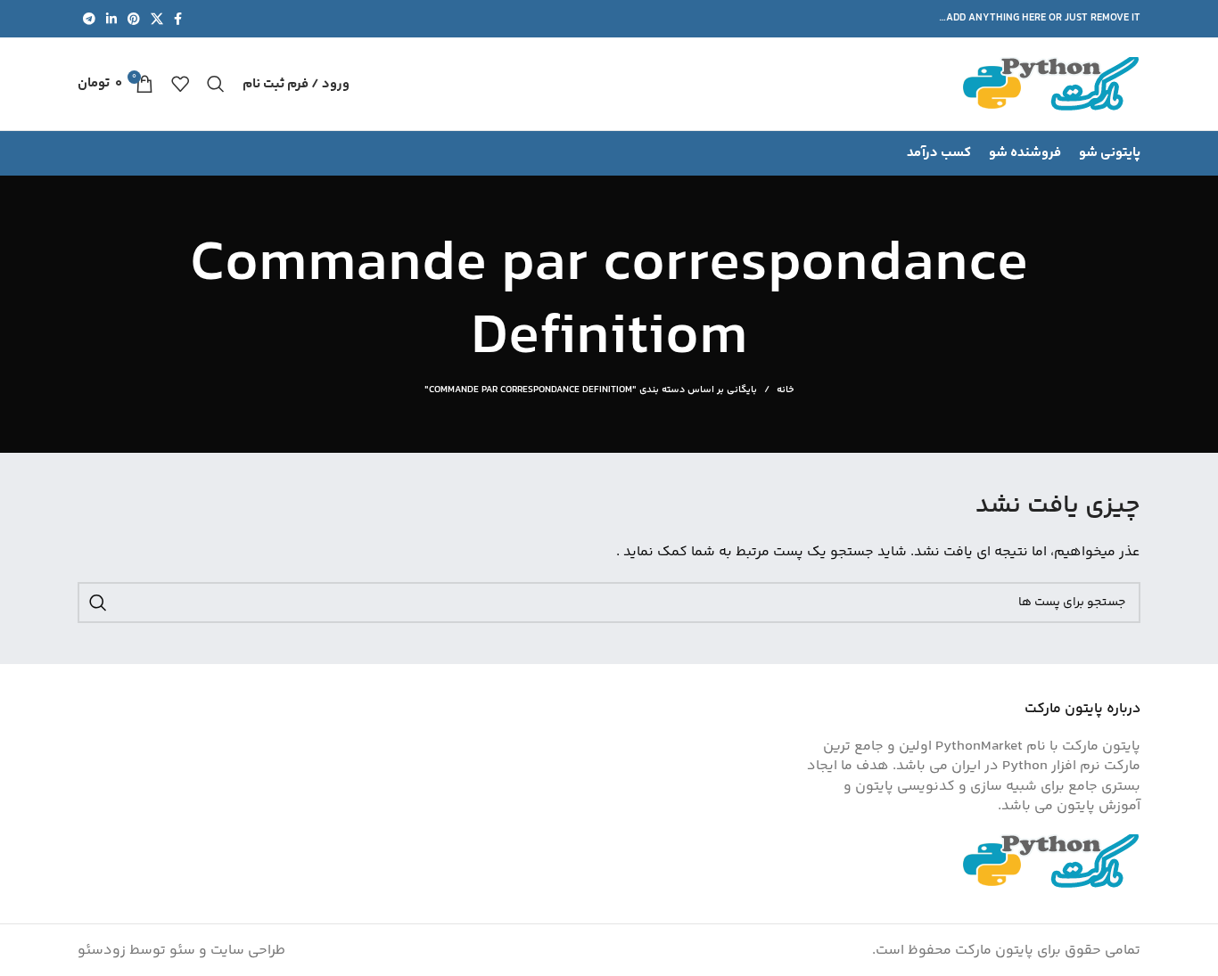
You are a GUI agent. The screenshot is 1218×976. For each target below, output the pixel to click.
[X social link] (157, 18)
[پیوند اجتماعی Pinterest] (133, 18)
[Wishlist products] (180, 84)
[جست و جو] (216, 84)
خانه (785, 390)
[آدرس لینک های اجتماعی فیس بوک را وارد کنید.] (178, 18)
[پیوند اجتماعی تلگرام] (89, 18)
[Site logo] (1051, 84)
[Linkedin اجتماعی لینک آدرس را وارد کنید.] (111, 18)
